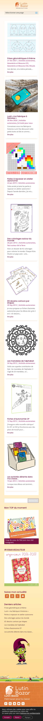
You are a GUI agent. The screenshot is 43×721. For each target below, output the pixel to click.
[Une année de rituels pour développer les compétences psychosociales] (21, 527)
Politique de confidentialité (30, 713)
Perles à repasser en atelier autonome (20, 180)
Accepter (7, 717)
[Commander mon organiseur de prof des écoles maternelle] (21, 569)
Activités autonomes (27, 60)
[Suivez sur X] (23, 703)
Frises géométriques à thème (21, 58)
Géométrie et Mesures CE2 (18, 66)
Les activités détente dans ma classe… (20, 478)
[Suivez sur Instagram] (10, 703)
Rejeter (17, 717)
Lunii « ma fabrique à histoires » (17, 117)
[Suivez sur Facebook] (5, 703)
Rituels (32, 66)
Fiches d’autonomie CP (18, 419)
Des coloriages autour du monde (19, 239)
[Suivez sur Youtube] (18, 703)
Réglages (27, 717)
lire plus (10, 72)
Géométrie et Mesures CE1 (18, 63)
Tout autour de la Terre (16, 245)
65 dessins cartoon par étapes (18, 302)
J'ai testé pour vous (25, 123)
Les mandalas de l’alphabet (20, 361)
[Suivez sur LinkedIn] (14, 703)
